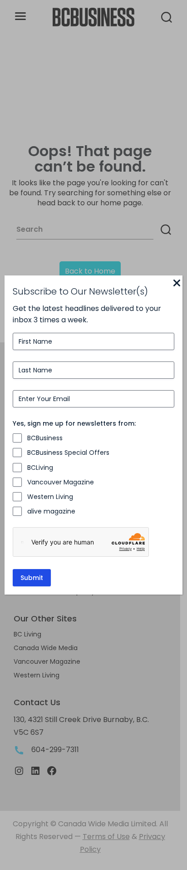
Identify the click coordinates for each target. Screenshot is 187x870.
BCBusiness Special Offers (68, 452)
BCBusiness (45, 438)
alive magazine (51, 511)
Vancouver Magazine (60, 482)
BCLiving (40, 467)
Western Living (50, 496)
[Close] (177, 283)
